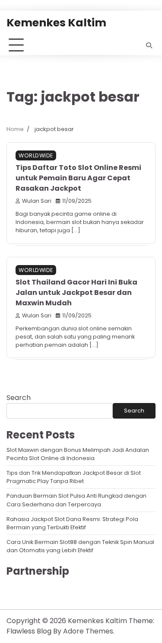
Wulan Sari (36, 201)
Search (18, 398)
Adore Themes (88, 631)
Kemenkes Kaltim (56, 22)
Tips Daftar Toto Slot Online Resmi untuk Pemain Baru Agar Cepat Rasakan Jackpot (78, 178)
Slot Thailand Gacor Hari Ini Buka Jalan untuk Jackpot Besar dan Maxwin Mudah (76, 292)
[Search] (149, 45)
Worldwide (36, 155)
